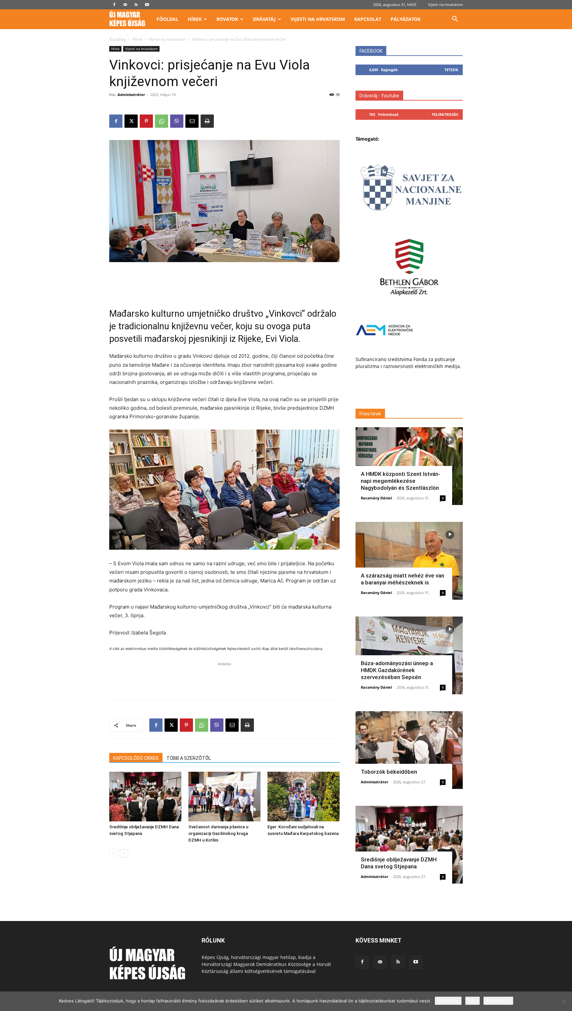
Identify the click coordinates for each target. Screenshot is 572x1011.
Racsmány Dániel (376, 497)
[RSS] (136, 4)
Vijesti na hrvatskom (445, 4)
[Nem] (563, 1001)
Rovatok (227, 19)
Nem (472, 1000)
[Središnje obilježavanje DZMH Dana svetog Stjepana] (145, 796)
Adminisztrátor (131, 94)
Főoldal (167, 19)
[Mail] (125, 4)
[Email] (192, 121)
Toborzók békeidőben (389, 771)
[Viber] (176, 121)
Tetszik (451, 69)
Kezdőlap (117, 39)
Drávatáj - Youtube (379, 95)
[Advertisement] (224, 281)
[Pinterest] (146, 121)
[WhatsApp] (161, 121)
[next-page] (124, 853)
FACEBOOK (370, 51)
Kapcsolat (367, 19)
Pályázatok (405, 19)
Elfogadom (448, 1000)
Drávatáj (264, 19)
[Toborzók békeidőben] (409, 750)
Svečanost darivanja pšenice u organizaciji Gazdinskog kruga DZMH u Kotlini (218, 833)
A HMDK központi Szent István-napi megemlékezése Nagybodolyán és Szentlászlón (400, 481)
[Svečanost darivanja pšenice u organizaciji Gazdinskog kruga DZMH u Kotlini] (224, 796)
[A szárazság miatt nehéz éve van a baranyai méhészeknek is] (409, 561)
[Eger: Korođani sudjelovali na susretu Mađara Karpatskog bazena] (303, 796)
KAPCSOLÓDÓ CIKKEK (136, 758)
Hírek (195, 19)
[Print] (207, 121)
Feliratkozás (445, 114)
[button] (455, 20)
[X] (131, 121)
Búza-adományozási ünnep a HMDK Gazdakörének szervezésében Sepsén (397, 670)
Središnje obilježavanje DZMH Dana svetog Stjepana (399, 863)
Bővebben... (498, 1000)
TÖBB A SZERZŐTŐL (189, 758)
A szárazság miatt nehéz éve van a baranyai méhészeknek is (402, 579)
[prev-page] (113, 853)
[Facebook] (114, 4)
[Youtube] (147, 4)
